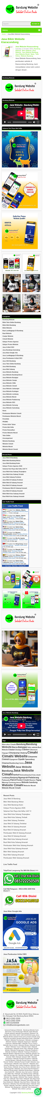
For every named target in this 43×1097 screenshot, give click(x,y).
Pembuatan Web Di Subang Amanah (15, 488)
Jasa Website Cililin (9, 383)
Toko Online (6, 435)
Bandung (21, 744)
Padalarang (33, 777)
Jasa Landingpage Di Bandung (13, 355)
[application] (21, 113)
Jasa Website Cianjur (10, 380)
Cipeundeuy (30, 759)
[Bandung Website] (21, 17)
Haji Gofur (20, 763)
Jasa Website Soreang (10, 405)
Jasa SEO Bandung (9, 361)
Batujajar (22, 747)
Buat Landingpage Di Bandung (13, 331)
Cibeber (25, 749)
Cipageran (13, 759)
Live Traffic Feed (15, 506)
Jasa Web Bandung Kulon (11, 463)
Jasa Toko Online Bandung (12, 364)
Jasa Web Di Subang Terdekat (13, 480)
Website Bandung (27, 56)
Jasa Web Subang (9, 369)
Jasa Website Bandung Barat (12, 375)
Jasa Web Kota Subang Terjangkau (14, 471)
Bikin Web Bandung (9, 325)
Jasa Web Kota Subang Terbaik (13, 474)
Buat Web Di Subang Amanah (12, 485)
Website (18, 782)
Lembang (6, 778)
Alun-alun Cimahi (9, 744)
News (32, 54)
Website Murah (8, 446)
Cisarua (5, 763)
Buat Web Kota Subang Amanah (13, 496)
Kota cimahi (36, 775)
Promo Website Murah (10, 433)
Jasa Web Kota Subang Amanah (15, 848)
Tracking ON (22, 565)
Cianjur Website (8, 336)
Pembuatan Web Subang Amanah (16, 858)
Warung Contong (9, 782)
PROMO (5, 422)
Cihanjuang (14, 753)
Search (35, 24)
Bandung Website (8, 319)
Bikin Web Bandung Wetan (11, 460)
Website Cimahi (8, 444)
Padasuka (6, 780)
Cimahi (32, 752)
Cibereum (33, 750)
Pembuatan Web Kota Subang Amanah (18, 845)
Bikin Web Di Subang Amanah (13, 482)
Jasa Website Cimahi (10, 386)
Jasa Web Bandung (9, 366)
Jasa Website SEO (9, 402)
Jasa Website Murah (22, 54)
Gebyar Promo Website (10, 344)
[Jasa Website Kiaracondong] (7, 57)
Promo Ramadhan (9, 430)
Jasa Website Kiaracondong (26, 46)
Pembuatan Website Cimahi (12, 413)
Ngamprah (23, 777)
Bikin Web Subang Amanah (13, 852)
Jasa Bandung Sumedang (11, 350)
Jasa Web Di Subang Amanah (13, 491)
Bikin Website (27, 50)
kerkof (16, 775)
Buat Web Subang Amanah (13, 855)
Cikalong (23, 753)
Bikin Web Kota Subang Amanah (13, 494)
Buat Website (7, 333)
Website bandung (30, 782)
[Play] (5, 122)
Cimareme (32, 757)
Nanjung (14, 777)
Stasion (32, 780)
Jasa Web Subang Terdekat (12, 477)
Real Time (14, 565)
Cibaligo (18, 750)
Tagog (38, 780)
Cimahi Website (8, 339)
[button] (37, 1091)
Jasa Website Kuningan (11, 391)
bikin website (32, 747)
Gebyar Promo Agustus (11, 342)
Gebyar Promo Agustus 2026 (12, 466)
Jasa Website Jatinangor (11, 388)
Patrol (13, 780)
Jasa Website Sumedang (11, 408)
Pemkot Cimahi (22, 780)
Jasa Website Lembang (10, 394)
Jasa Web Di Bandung (10, 458)
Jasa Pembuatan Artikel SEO (12, 358)
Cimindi (5, 759)
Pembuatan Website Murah (12, 416)
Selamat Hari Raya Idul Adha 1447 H (15, 469)
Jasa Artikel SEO (8, 347)
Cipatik (21, 759)
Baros (15, 747)
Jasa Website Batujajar (10, 377)
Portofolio (6, 419)
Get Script (8, 565)
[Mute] (34, 122)
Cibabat (11, 750)
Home (4, 34)
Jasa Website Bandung (30, 52)
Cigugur (5, 753)
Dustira (12, 763)
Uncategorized (7, 438)
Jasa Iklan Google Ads (10, 353)
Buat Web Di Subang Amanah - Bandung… (13, 517)
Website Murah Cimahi (10, 449)
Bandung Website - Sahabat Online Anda (14, 523)
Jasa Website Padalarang (11, 399)
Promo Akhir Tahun (9, 424)
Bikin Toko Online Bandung (12, 322)
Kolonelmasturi (26, 775)
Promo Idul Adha (8, 427)
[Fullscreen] (38, 122)
